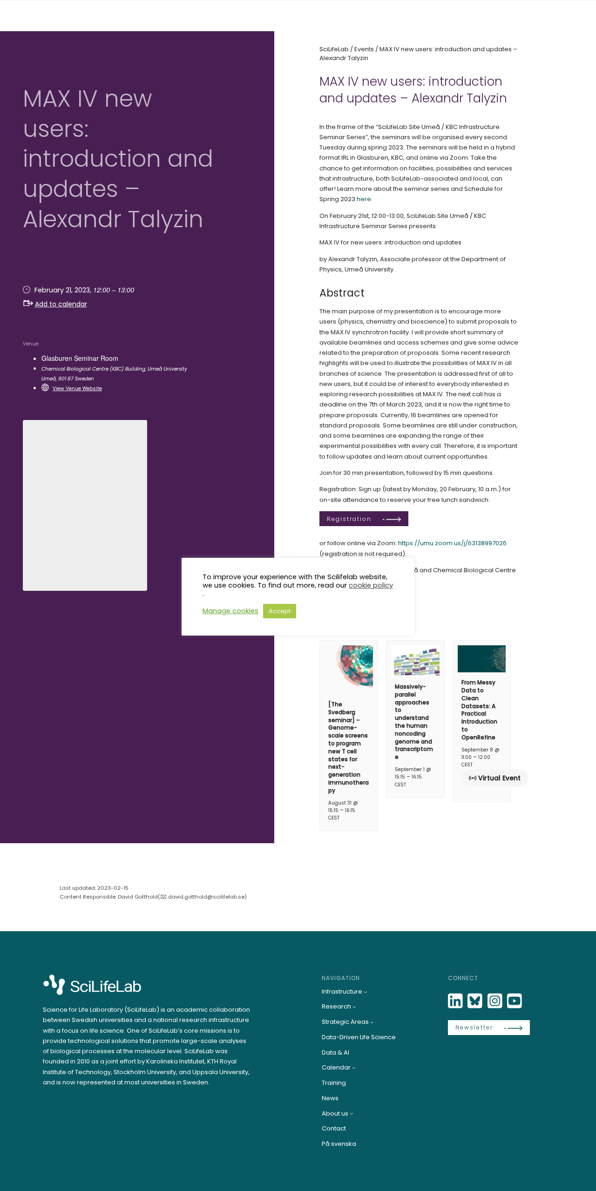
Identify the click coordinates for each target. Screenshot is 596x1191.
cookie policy (371, 585)
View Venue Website (77, 388)
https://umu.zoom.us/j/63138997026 (452, 543)
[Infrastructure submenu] (365, 992)
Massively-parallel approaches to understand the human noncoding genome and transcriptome (414, 722)
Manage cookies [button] (230, 611)
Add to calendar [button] (61, 304)
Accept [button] (280, 611)
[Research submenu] (354, 1006)
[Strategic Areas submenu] (372, 1022)
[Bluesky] (475, 1001)
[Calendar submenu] (354, 1067)
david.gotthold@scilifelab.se (206, 896)
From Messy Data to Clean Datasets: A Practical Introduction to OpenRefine (479, 709)
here (364, 199)
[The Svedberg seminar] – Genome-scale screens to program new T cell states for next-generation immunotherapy (348, 747)
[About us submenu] (351, 1113)
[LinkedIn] (456, 1001)
